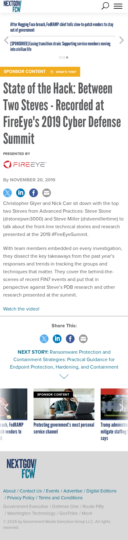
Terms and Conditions (61, 497)
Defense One (65, 506)
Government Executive (25, 506)
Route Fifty (93, 506)
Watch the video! (21, 308)
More (87, 513)
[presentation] (6, 415)
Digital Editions (101, 491)
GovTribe (68, 513)
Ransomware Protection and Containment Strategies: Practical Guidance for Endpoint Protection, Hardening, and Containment (64, 359)
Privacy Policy (20, 497)
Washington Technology (31, 513)
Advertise (72, 491)
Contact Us (31, 491)
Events (52, 491)
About (9, 491)
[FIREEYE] (25, 165)
